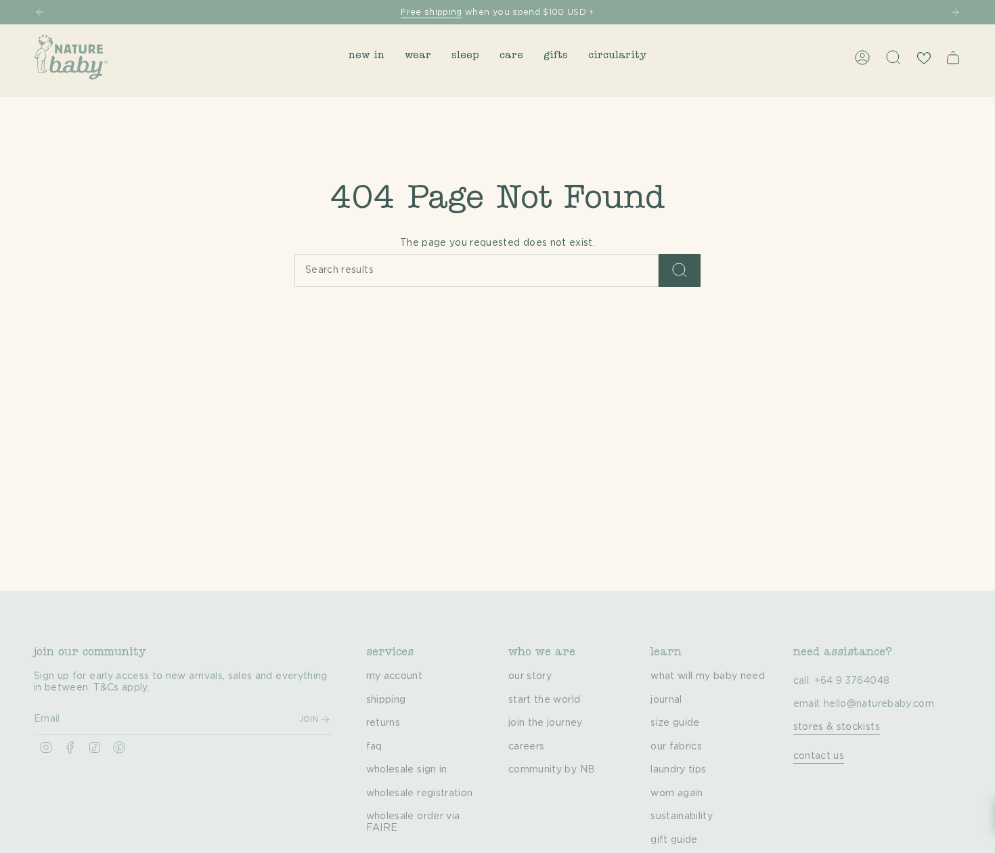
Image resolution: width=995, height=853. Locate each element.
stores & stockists (836, 727)
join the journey (545, 723)
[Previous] (40, 12)
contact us (819, 756)
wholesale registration (419, 793)
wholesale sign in (406, 769)
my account (394, 676)
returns (383, 723)
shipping (386, 700)
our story (530, 676)
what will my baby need (707, 676)
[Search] (680, 270)
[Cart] (953, 57)
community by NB (551, 769)
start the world (544, 700)
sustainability (681, 816)
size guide (675, 723)
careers (526, 746)
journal (666, 700)
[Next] (955, 12)
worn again (676, 793)
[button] (366, 57)
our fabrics (676, 746)
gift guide (674, 840)
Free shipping (431, 12)
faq (374, 746)
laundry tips (678, 769)
